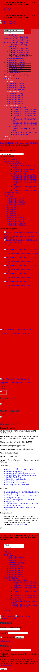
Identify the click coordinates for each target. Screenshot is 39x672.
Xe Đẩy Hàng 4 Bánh (20, 37)
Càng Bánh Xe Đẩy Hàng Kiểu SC (25, 123)
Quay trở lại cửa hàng (11, 78)
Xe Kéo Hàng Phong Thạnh (14, 217)
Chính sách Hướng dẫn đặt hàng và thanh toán (20, 475)
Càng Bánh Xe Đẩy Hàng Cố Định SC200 (14, 333)
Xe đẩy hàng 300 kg (16, 97)
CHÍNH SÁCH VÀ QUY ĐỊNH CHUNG (19, 469)
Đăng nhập (19, 637)
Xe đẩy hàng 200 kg (16, 95)
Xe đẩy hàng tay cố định (21, 41)
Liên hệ (2, 339)
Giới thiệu (7, 8)
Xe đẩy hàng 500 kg (16, 101)
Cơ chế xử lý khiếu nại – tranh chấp (16, 485)
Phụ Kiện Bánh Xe (15, 68)
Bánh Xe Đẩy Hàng (20, 45)
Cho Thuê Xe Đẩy (15, 72)
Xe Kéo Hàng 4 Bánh (20, 49)
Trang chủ (7, 76)
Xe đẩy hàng (13, 35)
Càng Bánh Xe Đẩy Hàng (18, 107)
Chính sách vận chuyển (12, 481)
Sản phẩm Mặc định (11, 192)
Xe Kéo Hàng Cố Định (21, 52)
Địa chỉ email (5, 650)
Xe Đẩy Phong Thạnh (16, 58)
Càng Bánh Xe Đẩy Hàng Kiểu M (25, 125)
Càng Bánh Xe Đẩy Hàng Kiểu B (24, 109)
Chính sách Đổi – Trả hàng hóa (15, 483)
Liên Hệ (7, 10)
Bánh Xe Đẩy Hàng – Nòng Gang (25, 132)
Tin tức (6, 137)
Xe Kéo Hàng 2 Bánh (20, 54)
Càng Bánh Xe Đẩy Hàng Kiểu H (24, 111)
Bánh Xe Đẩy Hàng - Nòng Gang (24, 169)
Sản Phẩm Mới (14, 70)
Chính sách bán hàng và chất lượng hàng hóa (19, 473)
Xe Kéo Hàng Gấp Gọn (21, 50)
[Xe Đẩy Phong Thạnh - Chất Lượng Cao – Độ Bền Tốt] (8, 22)
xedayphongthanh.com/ (19, 524)
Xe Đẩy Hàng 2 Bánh (20, 43)
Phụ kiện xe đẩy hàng (15, 143)
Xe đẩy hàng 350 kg (16, 99)
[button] (8, 38)
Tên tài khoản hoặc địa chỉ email (12, 627)
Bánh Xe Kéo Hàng (20, 56)
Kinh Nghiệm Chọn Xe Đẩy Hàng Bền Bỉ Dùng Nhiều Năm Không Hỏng (21, 504)
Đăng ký (3, 669)
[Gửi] (5, 35)
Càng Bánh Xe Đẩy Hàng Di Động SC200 (15, 383)
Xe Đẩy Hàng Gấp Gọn (21, 39)
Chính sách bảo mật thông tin (14, 471)
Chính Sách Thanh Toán (12, 477)
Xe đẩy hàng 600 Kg (16, 103)
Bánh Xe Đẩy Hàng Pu (21, 134)
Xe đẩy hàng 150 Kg (16, 94)
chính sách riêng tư (6, 665)
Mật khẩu (4, 633)
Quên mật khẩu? (5, 641)
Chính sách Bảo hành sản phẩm (15, 479)
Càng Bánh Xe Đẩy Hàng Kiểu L (24, 113)
